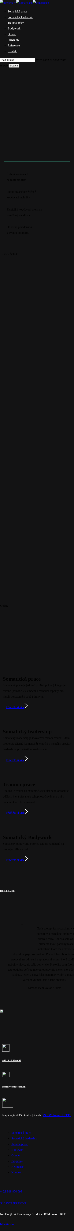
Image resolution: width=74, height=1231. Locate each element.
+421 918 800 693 (11, 1060)
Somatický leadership (24, 1138)
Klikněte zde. (7, 1224)
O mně (15, 1155)
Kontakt (16, 1172)
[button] (9, 151)
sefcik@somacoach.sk (13, 1086)
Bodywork (17, 1149)
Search (14, 65)
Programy (17, 1161)
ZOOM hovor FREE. (57, 1115)
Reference (17, 1166)
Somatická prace (21, 1132)
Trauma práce (19, 1144)
